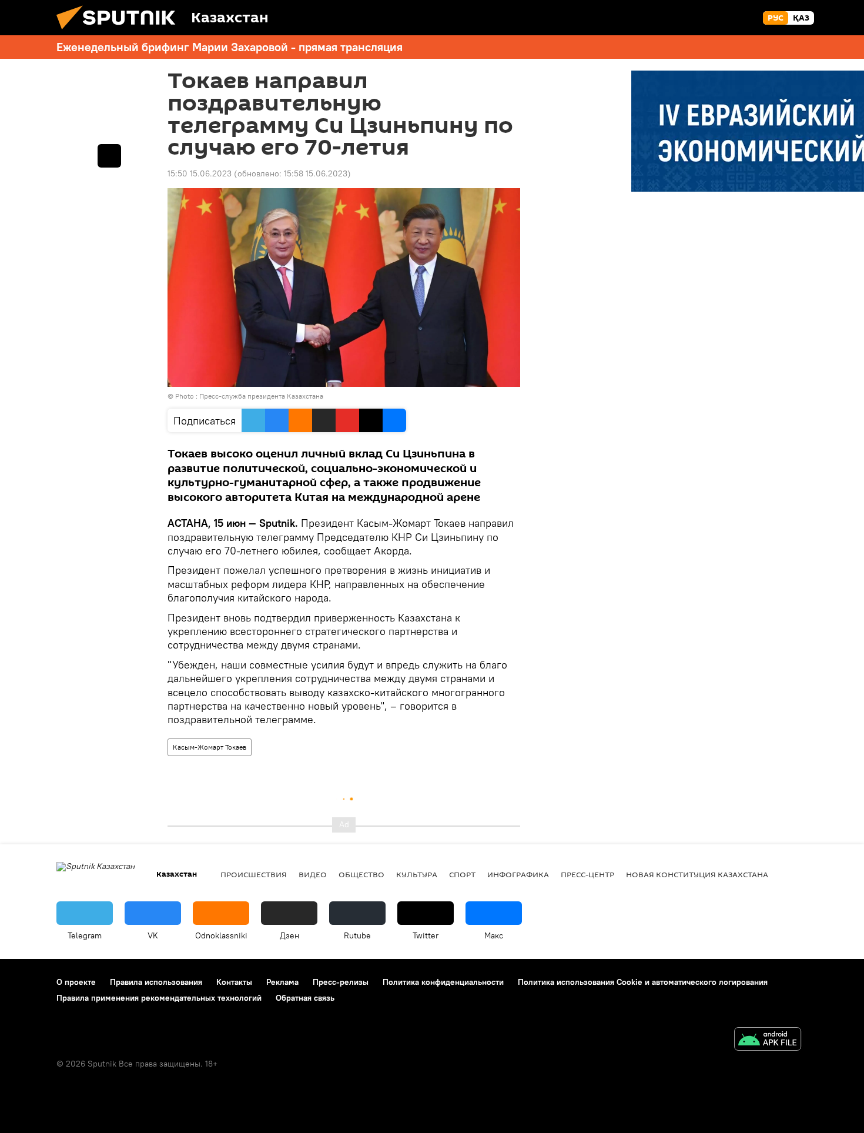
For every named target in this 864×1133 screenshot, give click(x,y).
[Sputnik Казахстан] (120, 32)
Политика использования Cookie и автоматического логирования (643, 982)
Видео (313, 874)
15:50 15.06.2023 (200, 173)
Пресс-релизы (341, 982)
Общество (361, 874)
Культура (416, 874)
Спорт (462, 874)
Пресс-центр (587, 874)
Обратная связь (305, 997)
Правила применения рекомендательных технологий (159, 997)
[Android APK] (768, 1040)
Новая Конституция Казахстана (697, 874)
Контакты (234, 982)
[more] (109, 156)
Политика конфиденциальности (443, 982)
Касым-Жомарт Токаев (209, 747)
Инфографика (518, 874)
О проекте (76, 982)
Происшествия (253, 874)
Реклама (282, 982)
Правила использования (156, 982)
